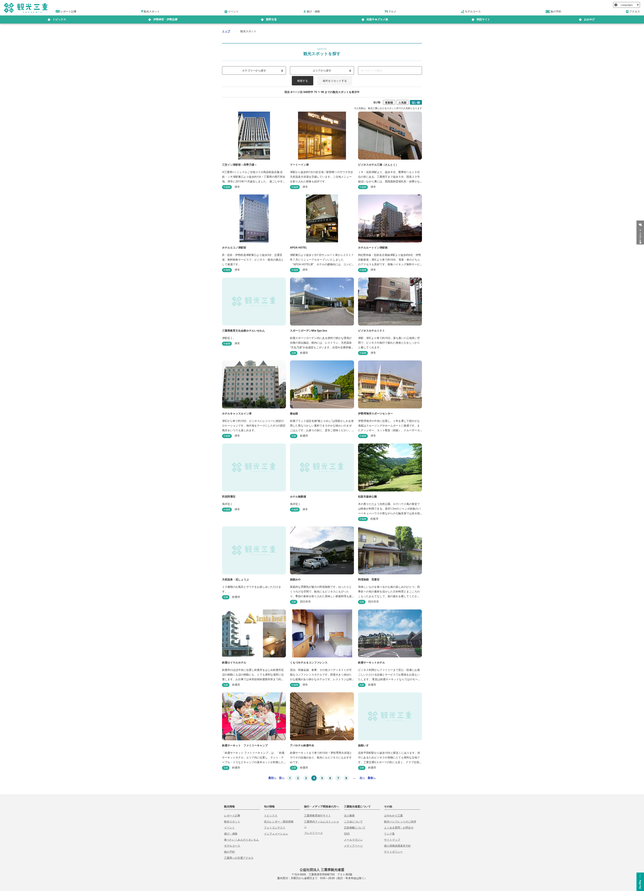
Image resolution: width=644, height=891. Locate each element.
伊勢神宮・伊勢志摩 (165, 19)
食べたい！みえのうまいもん (241, 839)
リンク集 (389, 833)
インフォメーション (276, 833)
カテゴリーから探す (254, 70)
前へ (281, 778)
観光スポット (232, 821)
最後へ (372, 778)
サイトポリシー (393, 851)
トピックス (59, 19)
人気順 (402, 102)
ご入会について (353, 821)
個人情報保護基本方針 (397, 845)
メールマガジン (353, 839)
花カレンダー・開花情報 (278, 821)
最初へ (272, 778)
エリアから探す (322, 70)
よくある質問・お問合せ (399, 827)
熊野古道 (271, 19)
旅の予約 (229, 851)
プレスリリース (313, 833)
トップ (226, 31)
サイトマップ (392, 839)
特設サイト (483, 19)
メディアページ (353, 845)
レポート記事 (232, 815)
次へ (362, 778)
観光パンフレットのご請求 (400, 821)
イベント (229, 827)
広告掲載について (354, 827)
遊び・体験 (230, 833)
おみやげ (589, 19)
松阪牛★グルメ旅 (377, 19)
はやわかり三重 (393, 815)
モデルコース (232, 845)
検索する (302, 81)
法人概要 (349, 815)
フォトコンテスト (274, 827)
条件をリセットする (335, 81)
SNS (347, 833)
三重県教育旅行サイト (317, 815)
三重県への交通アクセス (239, 857)
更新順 (389, 102)
